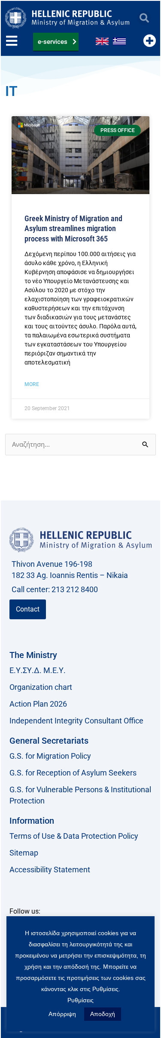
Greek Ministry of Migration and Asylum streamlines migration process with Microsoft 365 (73, 228)
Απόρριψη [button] (62, 1013)
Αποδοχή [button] (102, 1013)
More (31, 384)
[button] (144, 18)
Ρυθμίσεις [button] (80, 1000)
